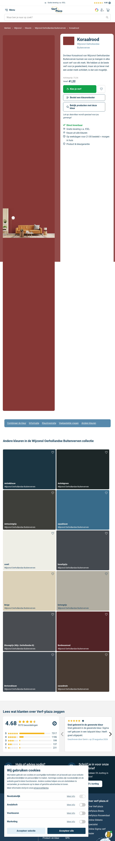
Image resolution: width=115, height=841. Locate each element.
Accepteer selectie (26, 830)
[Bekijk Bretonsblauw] (29, 672)
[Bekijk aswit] (29, 550)
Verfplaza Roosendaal (99, 815)
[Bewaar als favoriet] (101, 89)
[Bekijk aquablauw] (82, 510)
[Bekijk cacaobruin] (82, 672)
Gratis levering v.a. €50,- (23, 3)
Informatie (34, 423)
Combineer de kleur (16, 423)
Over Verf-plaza (95, 806)
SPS (67, 837)
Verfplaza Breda (96, 810)
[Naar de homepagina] (56, 10)
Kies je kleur (96, 10)
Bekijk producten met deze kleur (83, 107)
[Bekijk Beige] (29, 591)
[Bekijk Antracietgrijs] (29, 510)
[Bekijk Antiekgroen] (82, 469)
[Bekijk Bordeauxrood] (82, 631)
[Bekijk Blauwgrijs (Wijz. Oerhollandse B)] (29, 631)
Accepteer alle (66, 830)
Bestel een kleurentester (82, 97)
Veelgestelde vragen (69, 423)
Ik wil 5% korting (90, 783)
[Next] (110, 734)
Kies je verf (75, 89)
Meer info (71, 796)
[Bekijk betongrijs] (82, 591)
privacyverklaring (41, 788)
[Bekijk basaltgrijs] (82, 550)
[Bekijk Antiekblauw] (29, 469)
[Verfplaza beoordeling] (31, 723)
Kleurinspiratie (49, 423)
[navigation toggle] (6, 10)
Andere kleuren (88, 423)
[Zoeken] (107, 17)
